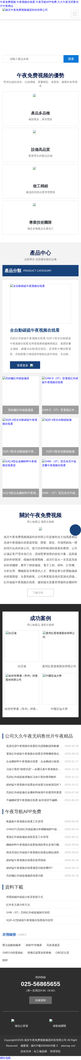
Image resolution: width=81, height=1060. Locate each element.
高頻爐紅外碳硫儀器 (20, 409)
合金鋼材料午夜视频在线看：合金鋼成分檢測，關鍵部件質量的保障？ (34, 761)
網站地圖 (5, 1057)
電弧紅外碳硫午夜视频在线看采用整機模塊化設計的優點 (34, 753)
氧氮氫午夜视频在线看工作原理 (24, 821)
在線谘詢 (40, 1000)
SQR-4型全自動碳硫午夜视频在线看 (20, 451)
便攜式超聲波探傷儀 (39, 952)
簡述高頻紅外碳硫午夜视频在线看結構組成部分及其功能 (34, 852)
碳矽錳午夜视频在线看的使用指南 (26, 860)
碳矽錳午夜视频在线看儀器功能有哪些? (29, 867)
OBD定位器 (62, 952)
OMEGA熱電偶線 (12, 952)
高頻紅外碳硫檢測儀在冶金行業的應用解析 (31, 776)
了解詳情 (38, 592)
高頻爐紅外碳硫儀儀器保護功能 (24, 875)
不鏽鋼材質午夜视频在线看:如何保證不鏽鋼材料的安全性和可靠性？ (34, 800)
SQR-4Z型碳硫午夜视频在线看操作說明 (29, 920)
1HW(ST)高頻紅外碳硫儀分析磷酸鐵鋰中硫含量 (34, 829)
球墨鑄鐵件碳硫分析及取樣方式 (24, 896)
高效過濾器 (53, 945)
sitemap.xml (68, 1045)
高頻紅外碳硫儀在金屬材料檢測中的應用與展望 (34, 792)
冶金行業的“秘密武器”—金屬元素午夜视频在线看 (34, 769)
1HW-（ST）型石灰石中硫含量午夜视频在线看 (60, 493)
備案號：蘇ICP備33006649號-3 (39, 1045)
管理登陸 (55, 1051)
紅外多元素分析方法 (18, 904)
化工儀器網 (40, 1051)
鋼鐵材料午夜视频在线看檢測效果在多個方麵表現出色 (34, 844)
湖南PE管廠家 (33, 945)
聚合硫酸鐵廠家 (11, 945)
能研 (5, 960)
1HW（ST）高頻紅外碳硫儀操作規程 (28, 912)
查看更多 (22, 365)
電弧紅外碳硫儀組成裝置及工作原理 (27, 836)
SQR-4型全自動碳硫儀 (60, 451)
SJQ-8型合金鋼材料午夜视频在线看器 (20, 493)
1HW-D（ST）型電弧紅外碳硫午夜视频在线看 (60, 409)
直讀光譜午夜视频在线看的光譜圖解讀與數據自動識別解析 (34, 745)
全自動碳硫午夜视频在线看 (35, 330)
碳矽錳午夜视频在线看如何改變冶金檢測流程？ (34, 784)
